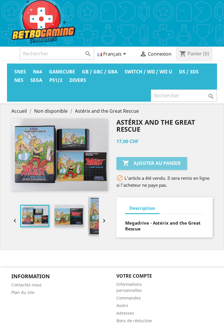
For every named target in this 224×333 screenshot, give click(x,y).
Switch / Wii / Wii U (148, 71)
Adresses (125, 313)
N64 (37, 71)
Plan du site (22, 292)
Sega (36, 80)
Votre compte (134, 276)
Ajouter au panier (152, 163)
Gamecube (62, 71)
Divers (77, 80)
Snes (20, 71)
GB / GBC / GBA (100, 71)
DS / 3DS (189, 71)
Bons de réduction (134, 320)
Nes (18, 80)
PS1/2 (55, 80)
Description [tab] (142, 208)
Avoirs (122, 305)
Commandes (128, 298)
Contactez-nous (26, 285)
